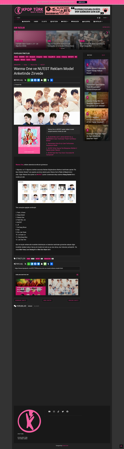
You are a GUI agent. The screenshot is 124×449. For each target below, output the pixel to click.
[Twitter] (63, 411)
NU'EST (43, 64)
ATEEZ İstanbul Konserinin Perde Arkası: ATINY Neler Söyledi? (96, 119)
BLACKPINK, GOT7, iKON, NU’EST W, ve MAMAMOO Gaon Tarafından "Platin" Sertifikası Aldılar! (61, 139)
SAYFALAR (98, 21)
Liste (49, 41)
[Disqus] (47, 332)
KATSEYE (71, 57)
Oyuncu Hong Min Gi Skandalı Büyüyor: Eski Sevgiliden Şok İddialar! (96, 103)
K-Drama (64, 57)
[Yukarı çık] (121, 446)
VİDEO (65, 21)
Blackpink (32, 57)
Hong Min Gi (51, 57)
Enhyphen (39, 57)
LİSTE (45, 21)
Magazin (16, 59)
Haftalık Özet (19, 41)
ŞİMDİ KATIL (82, 2)
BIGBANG (22, 57)
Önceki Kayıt (74, 300)
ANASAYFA (27, 21)
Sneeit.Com (65, 445)
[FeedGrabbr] (35, 146)
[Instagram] (54, 411)
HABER (36, 21)
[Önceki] (17, 33)
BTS (27, 57)
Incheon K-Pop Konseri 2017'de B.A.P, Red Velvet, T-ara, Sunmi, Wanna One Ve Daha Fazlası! (29, 289)
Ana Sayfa (47, 300)
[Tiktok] (58, 411)
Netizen (23, 59)
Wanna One (34, 64)
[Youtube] (49, 411)
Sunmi (28, 59)
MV (76, 57)
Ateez (16, 57)
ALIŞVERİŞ (87, 21)
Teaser (34, 59)
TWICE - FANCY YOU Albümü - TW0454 (29, 149)
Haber (45, 57)
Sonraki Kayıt (20, 300)
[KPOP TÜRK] (29, 13)
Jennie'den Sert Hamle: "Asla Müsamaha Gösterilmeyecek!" (96, 87)
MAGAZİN (76, 21)
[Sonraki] (107, 33)
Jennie (58, 57)
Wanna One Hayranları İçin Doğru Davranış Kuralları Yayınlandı (61, 290)
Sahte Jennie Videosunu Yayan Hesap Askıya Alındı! (96, 70)
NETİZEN (55, 21)
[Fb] (67, 411)
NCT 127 (82, 41)
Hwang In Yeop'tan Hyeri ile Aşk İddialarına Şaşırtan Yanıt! (96, 136)
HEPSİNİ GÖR (106, 27)
